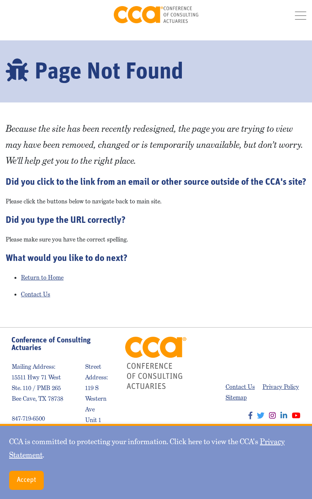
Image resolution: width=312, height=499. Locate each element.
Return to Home (42, 277)
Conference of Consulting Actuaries (156, 14)
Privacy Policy (281, 387)
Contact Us (35, 294)
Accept (26, 480)
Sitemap (236, 397)
